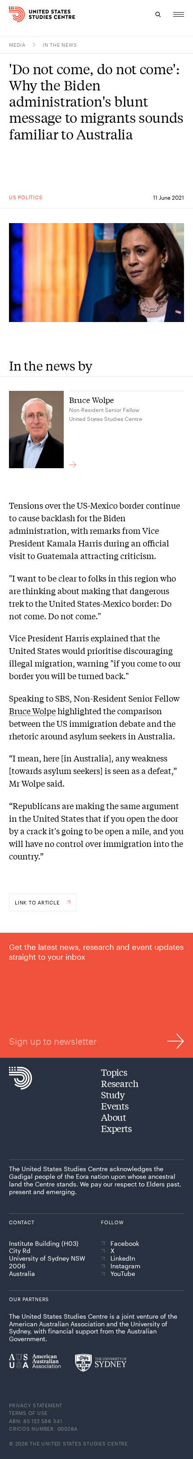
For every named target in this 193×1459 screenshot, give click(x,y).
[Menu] (178, 14)
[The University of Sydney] (101, 1363)
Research (119, 1083)
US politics (25, 197)
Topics (114, 1072)
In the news (60, 45)
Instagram (125, 1266)
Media (17, 45)
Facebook (124, 1243)
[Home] (14, 14)
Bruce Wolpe (32, 710)
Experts (116, 1128)
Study (113, 1094)
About (113, 1117)
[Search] (158, 14)
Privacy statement (35, 1405)
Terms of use (28, 1413)
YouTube (122, 1273)
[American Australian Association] (35, 1361)
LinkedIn (122, 1258)
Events (115, 1106)
